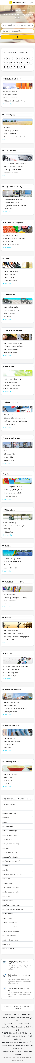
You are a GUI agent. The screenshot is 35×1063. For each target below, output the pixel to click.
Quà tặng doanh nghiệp (12, 905)
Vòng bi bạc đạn (9, 313)
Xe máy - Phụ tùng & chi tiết (13, 166)
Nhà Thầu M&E (9, 640)
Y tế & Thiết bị (8, 914)
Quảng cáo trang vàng (19, 976)
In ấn (7, 474)
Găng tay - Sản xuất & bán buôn (14, 418)
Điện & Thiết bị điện (12, 438)
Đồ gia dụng (8, 839)
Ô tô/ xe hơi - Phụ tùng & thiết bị (15, 163)
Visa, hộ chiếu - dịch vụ (11, 568)
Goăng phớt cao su (10, 280)
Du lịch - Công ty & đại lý (12, 559)
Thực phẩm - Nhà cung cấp (13, 343)
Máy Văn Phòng (9, 594)
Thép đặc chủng (9, 529)
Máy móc (7, 879)
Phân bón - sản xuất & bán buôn (15, 137)
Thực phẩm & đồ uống (13, 330)
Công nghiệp (10, 294)
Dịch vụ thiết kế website (18, 989)
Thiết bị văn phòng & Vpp (14, 582)
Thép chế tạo (8, 532)
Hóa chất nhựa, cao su (11, 676)
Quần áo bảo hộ (9, 424)
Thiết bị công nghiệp (11, 307)
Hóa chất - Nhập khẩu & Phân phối (16, 666)
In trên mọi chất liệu (11, 496)
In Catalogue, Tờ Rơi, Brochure (14, 490)
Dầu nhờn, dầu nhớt (11, 173)
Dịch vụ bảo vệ (9, 744)
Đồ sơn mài (8, 780)
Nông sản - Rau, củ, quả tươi (13, 346)
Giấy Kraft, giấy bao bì (11, 202)
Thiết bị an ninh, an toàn (12, 741)
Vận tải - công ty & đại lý (12, 702)
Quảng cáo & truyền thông (13, 909)
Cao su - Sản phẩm (10, 274)
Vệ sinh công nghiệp (11, 388)
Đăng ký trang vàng (18, 962)
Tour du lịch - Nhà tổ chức (12, 562)
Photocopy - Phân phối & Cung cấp (15, 598)
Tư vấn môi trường (10, 382)
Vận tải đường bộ (10, 705)
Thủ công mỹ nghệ (12, 761)
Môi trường (9, 366)
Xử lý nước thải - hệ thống (13, 385)
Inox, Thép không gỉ (11, 523)
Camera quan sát (9, 738)
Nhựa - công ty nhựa (11, 235)
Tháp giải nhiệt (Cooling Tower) (14, 101)
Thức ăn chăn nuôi (10, 134)
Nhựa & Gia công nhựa (14, 223)
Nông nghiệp (10, 115)
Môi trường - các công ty (12, 379)
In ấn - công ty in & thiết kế (13, 487)
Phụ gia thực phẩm (10, 352)
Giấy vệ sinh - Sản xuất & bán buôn (15, 206)
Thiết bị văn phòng (10, 601)
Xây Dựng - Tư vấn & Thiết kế (13, 634)
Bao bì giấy (7, 209)
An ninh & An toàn (12, 725)
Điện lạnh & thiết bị (13, 79)
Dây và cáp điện (9, 454)
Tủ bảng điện (8, 457)
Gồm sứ (6, 783)
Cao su (7, 258)
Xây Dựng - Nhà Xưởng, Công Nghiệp (16, 637)
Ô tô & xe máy (10, 151)
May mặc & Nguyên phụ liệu (13, 874)
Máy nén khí (8, 316)
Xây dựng (8, 618)
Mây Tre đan (8, 777)
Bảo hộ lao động (11, 402)
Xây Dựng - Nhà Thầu (11, 630)
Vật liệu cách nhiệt (10, 98)
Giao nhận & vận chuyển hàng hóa (15, 708)
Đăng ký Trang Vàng (12, 1006)
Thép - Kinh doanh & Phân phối (14, 526)
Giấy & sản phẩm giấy (13, 187)
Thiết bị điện (8, 451)
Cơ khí (6, 822)
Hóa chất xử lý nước (11, 672)
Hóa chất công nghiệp (11, 669)
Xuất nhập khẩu (9, 949)
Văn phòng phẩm (10, 604)
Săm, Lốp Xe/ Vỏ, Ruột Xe (12, 170)
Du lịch (8, 546)
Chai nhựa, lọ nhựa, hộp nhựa (14, 238)
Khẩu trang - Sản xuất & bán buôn (15, 421)
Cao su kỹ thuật (9, 277)
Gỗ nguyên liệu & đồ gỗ (12, 861)
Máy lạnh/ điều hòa (11, 95)
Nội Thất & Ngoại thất (11, 892)
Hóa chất (8, 654)
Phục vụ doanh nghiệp (12, 844)
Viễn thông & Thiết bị (11, 940)
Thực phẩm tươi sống (11, 349)
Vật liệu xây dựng (10, 936)
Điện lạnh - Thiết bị (10, 91)
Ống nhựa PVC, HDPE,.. (12, 244)
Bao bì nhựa (8, 241)
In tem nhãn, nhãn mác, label (14, 493)
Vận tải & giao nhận (13, 690)
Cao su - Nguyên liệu (11, 271)
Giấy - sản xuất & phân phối (13, 199)
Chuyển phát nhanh (10, 712)
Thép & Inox (9, 510)
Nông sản (7, 127)
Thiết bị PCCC (8, 747)
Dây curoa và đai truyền (12, 310)
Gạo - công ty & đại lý (11, 131)
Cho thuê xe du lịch (10, 565)
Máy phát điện (9, 460)
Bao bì (6, 809)
